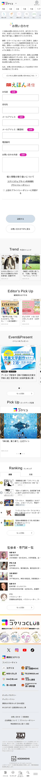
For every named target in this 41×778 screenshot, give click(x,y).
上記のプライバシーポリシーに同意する (22, 192)
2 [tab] (18, 453)
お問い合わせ (15, 717)
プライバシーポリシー (20, 185)
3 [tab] (20, 453)
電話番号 (6, 142)
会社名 (5, 104)
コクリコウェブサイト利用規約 (20, 181)
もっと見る (20, 533)
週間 (10, 474)
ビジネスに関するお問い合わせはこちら (20, 75)
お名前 (8, 91)
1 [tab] (16, 453)
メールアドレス (12, 116)
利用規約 (26, 717)
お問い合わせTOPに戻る (20, 229)
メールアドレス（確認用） (17, 129)
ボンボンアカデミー (9, 695)
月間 (30, 474)
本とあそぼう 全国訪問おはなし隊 (14, 707)
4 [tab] (22, 453)
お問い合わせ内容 (13, 154)
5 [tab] (24, 453)
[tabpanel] (20, 432)
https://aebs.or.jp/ (8, 751)
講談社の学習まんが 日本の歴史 (13, 703)
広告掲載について (11, 720)
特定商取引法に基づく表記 (20, 724)
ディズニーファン (8, 699)
